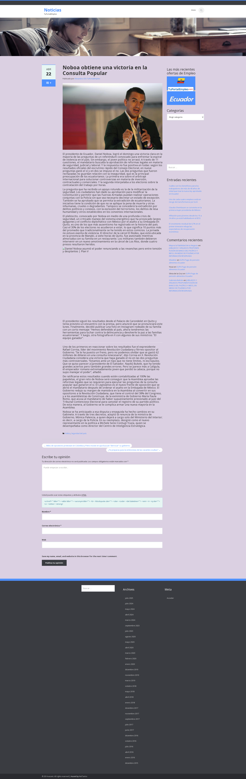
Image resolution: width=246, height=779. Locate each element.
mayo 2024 (129, 609)
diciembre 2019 (131, 669)
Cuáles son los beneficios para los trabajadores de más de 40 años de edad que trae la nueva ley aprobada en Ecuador (185, 190)
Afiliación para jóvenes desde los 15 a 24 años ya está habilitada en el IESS (185, 217)
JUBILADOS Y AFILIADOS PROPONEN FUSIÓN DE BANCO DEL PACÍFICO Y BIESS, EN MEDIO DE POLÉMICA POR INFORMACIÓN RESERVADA (184, 252)
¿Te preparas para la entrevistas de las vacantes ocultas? (134, 450)
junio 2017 (129, 730)
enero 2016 (130, 757)
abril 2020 (129, 647)
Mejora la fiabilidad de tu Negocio (183, 245)
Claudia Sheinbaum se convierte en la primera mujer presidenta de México (185, 208)
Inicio (193, 10)
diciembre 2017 (131, 708)
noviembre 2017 (132, 713)
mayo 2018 (129, 691)
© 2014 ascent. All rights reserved (55, 776)
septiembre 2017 (132, 719)
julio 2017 (129, 724)
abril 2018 (129, 697)
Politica (67, 433)
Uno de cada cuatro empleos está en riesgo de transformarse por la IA (185, 200)
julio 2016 (129, 746)
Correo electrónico (51, 525)
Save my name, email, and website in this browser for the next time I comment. (79, 556)
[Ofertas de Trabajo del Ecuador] (181, 90)
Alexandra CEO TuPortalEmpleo (87, 78)
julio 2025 (129, 598)
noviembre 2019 (132, 675)
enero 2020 (130, 664)
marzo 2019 (130, 680)
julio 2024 (129, 603)
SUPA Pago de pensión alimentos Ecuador (184, 261)
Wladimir (173, 260)
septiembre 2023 (132, 625)
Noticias (52, 10)
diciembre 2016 (131, 735)
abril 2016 (129, 752)
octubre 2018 (130, 686)
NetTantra (83, 776)
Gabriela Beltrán (176, 280)
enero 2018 (130, 702)
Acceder (170, 598)
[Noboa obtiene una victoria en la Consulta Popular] (112, 116)
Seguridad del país (78, 433)
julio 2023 (129, 631)
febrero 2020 (130, 658)
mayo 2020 (129, 642)
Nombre (46, 511)
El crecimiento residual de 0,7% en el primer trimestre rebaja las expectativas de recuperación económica (184, 227)
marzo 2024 (130, 620)
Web (44, 539)
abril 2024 (129, 614)
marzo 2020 (130, 653)
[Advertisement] (188, 142)
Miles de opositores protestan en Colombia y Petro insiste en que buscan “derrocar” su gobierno (87, 445)
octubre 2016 (130, 741)
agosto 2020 (130, 636)
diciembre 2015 (131, 763)
